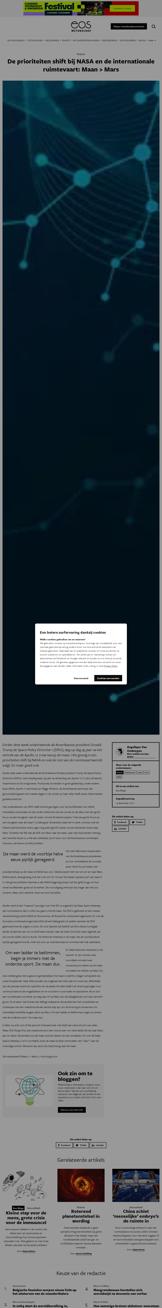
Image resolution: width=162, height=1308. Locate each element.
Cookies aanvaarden (108, 678)
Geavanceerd (81, 678)
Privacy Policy (110, 666)
